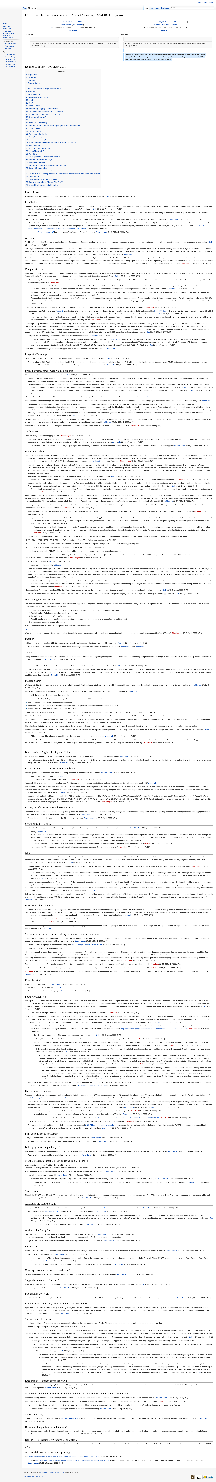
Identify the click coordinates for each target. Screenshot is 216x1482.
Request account (208, 2)
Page (25, 8)
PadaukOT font (160, 311)
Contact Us (7, 31)
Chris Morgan (125, 461)
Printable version (10, 62)
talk (74, 25)
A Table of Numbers (44, 232)
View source (154, 8)
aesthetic (100, 1208)
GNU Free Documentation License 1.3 (52, 1472)
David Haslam (66, 25)
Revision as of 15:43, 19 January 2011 (66, 22)
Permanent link (10, 64)
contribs (80, 25)
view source (88, 22)
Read (146, 8)
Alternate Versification (69, 1418)
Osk (107, 196)
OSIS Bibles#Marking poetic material (99, 1125)
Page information (10, 67)
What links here (10, 54)
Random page (10, 46)
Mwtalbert (186, 263)
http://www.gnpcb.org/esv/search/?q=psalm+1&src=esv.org (52, 1098)
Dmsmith (82, 228)
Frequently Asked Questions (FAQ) (9, 34)
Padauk (59, 311)
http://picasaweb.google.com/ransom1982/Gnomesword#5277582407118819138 (153, 1029)
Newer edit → (165, 30)
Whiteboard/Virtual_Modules (89, 1085)
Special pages (10, 59)
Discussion (32, 8)
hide (66, 71)
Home (5, 24)
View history (164, 8)
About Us (6, 26)
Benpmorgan (66, 436)
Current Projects (8, 37)
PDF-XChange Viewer (80, 945)
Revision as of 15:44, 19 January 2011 (160, 22)
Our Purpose (7, 28)
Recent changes (10, 43)
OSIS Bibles (129, 1107)
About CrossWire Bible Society (33, 1476)
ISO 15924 (114, 339)
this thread (96, 461)
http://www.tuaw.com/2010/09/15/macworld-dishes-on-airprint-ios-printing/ (58, 1456)
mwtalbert (55, 283)
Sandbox (8, 48)
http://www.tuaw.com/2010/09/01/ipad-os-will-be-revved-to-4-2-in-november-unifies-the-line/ (71, 1460)
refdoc (126, 254)
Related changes (10, 57)
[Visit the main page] (11, 10)
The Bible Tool (50, 1211)
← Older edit (72, 30)
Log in (199, 2)
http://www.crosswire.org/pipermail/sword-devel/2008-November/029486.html (127, 1118)
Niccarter (49, 1261)
